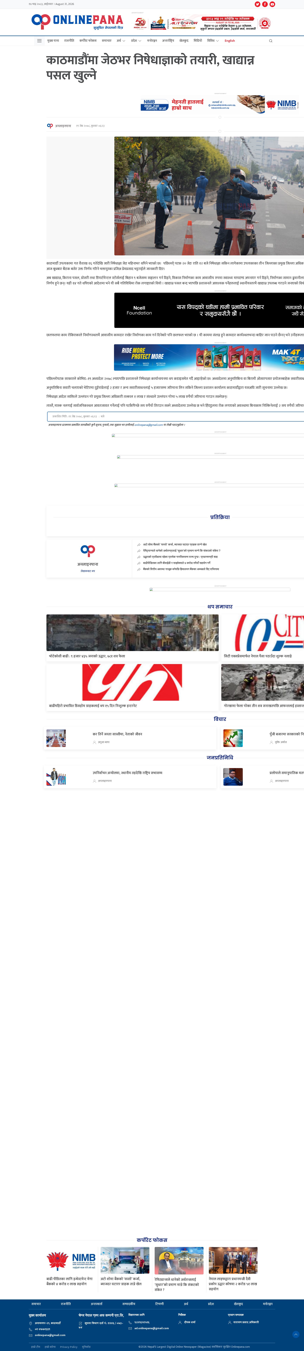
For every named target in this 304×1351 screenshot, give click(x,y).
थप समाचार (220, 607)
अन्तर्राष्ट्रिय (168, 40)
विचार (220, 719)
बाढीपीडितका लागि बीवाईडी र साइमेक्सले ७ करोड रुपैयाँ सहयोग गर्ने (176, 563)
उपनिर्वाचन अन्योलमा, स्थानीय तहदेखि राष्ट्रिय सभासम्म (127, 773)
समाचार (106, 40)
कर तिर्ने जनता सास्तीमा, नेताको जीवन (117, 734)
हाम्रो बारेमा (50, 1347)
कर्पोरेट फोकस (88, 40)
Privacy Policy (68, 1347)
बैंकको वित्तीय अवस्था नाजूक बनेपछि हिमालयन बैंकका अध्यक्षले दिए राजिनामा (181, 569)
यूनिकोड (86, 1347)
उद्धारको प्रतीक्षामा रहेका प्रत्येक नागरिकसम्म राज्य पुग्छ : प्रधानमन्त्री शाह (180, 556)
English (230, 40)
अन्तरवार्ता (96, 1304)
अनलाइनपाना (63, 126)
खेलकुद (183, 40)
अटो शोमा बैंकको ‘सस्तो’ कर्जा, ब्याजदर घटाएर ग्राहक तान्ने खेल (175, 544)
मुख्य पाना (53, 40)
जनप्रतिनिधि (220, 758)
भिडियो (198, 40)
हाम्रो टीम (35, 1347)
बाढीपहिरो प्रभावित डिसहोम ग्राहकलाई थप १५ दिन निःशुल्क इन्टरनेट (93, 706)
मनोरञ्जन (152, 40)
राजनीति (69, 40)
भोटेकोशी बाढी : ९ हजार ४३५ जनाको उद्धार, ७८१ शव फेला (87, 656)
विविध (210, 40)
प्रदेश (134, 40)
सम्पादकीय (128, 1304)
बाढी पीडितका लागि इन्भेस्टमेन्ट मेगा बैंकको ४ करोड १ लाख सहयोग (69, 1281)
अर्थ (119, 40)
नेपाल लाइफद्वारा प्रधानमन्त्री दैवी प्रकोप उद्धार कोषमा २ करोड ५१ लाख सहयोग (233, 1284)
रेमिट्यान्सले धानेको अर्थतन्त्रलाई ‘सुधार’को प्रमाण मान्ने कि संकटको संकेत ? (181, 550)
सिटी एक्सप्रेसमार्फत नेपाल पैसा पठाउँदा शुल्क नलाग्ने (258, 656)
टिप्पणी (159, 1304)
